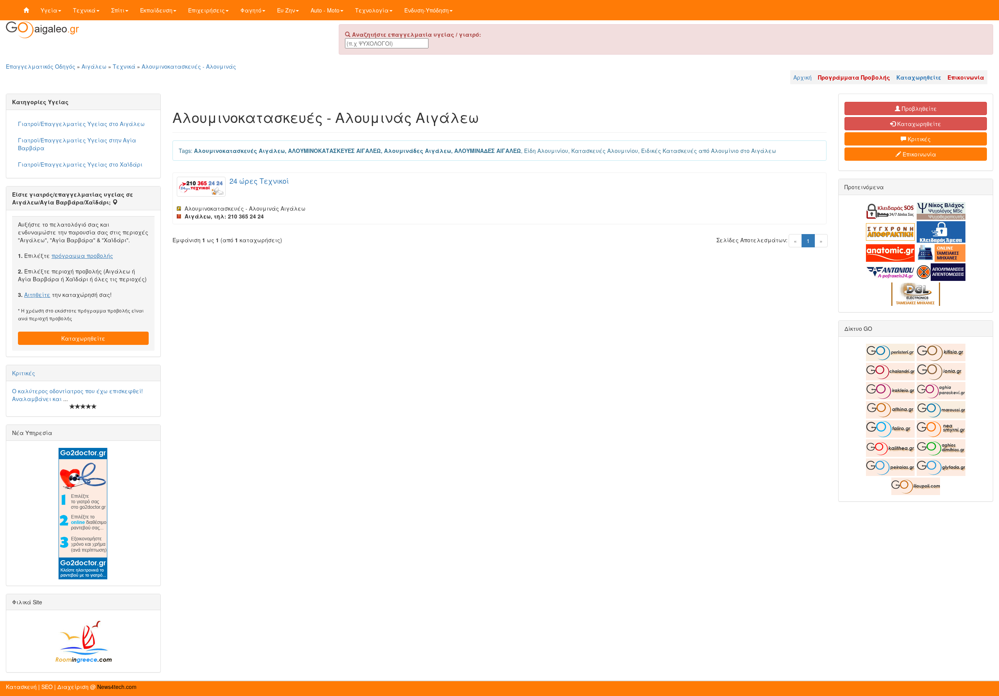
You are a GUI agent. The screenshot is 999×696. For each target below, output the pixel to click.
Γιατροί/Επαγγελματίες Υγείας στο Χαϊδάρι (80, 164)
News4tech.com (117, 687)
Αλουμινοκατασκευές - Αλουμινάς (189, 66)
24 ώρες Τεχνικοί (259, 181)
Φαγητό (250, 10)
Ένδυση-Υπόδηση (426, 10)
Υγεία (49, 10)
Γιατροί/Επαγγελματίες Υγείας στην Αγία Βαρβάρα (77, 144)
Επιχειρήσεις (206, 10)
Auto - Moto (325, 10)
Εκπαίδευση (156, 10)
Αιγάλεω (94, 66)
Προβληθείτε (918, 108)
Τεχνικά (84, 10)
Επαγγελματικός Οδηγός (40, 66)
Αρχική (802, 77)
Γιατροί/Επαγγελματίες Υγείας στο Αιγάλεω (81, 124)
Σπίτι (117, 10)
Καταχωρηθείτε (83, 338)
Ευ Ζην (286, 10)
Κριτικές (23, 373)
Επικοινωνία (918, 154)
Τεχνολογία (372, 10)
